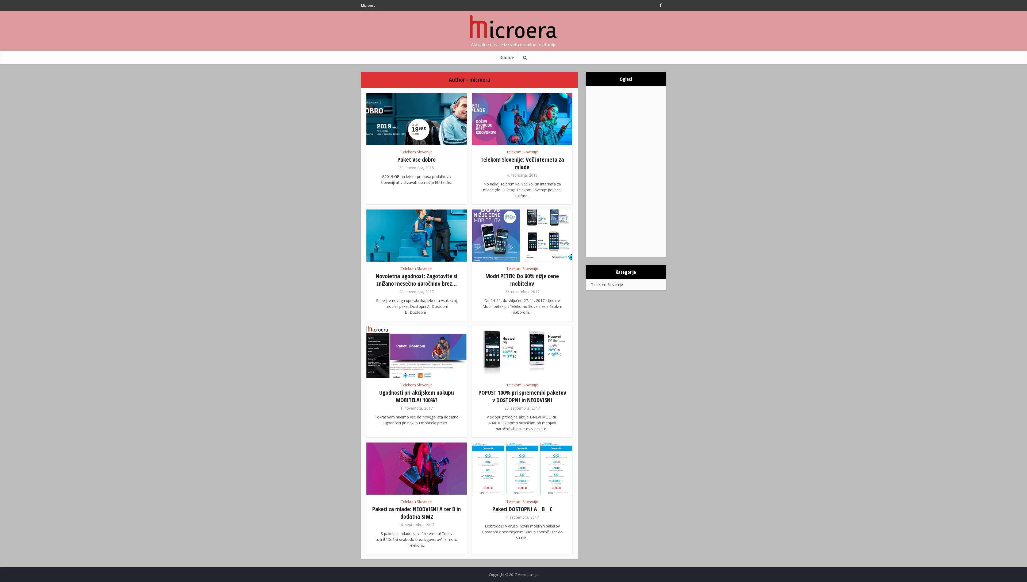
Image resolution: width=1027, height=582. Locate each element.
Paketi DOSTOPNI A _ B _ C (522, 509)
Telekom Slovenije (416, 151)
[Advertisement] (626, 171)
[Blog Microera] (513, 26)
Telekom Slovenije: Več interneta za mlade (522, 163)
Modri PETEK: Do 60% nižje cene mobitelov (522, 279)
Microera (368, 5)
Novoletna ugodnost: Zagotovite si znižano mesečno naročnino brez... (416, 279)
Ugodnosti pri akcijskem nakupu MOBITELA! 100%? (416, 396)
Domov (506, 57)
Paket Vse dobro (416, 159)
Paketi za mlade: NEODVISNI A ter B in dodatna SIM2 (416, 512)
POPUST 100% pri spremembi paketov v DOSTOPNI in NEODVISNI (522, 396)
